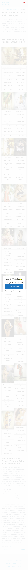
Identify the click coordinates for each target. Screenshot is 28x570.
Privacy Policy (19, 291)
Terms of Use (10, 291)
